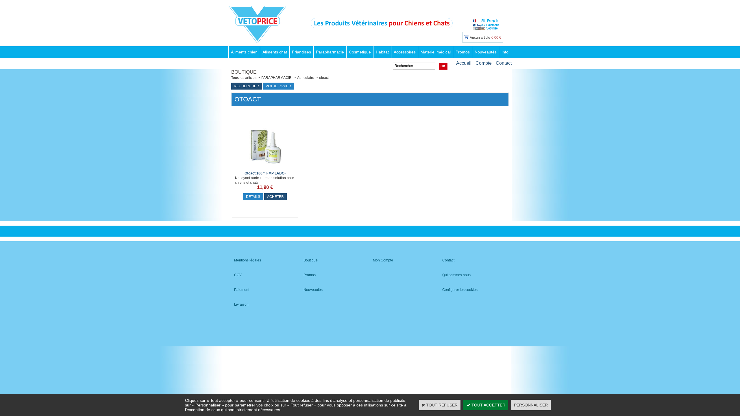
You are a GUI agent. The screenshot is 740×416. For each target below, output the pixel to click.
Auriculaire (305, 78)
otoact (324, 78)
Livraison (241, 304)
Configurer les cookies (460, 290)
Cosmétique (360, 52)
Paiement (241, 290)
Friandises (301, 52)
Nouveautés (486, 52)
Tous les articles (243, 78)
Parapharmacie (330, 52)
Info (505, 52)
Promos (463, 52)
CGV (238, 275)
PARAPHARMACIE (276, 78)
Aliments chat (274, 52)
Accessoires (405, 52)
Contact (504, 63)
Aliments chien (244, 52)
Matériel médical (436, 52)
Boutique (311, 260)
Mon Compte (383, 260)
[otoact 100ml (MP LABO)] (265, 168)
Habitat (382, 52)
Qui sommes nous (456, 275)
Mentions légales (247, 260)
